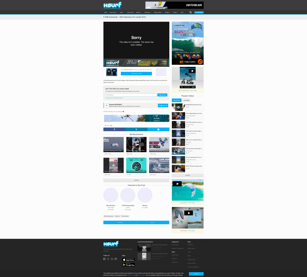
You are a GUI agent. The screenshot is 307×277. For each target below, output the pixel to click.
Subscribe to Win (136, 73)
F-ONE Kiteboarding (128, 205)
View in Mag (193, 90)
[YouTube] (116, 259)
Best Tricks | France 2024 (157, 150)
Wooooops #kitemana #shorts (112, 171)
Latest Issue (112, 12)
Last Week (186, 100)
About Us (174, 258)
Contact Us (175, 262)
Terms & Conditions (193, 267)
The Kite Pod (130, 12)
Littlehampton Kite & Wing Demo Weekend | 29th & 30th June (137, 171)
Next (152, 222)
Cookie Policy (191, 259)
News (121, 12)
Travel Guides (157, 12)
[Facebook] (104, 259)
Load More (136, 180)
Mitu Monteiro (110, 205)
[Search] (190, 12)
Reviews (138, 12)
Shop (182, 12)
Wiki (189, 256)
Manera (144, 205)
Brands (167, 12)
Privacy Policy (192, 263)
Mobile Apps (191, 248)
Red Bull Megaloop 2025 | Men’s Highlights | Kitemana (114, 150)
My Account (175, 244)
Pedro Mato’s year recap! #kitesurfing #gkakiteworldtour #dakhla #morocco (137, 150)
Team (189, 252)
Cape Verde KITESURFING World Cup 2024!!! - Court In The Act (159, 171)
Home (105, 12)
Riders (175, 12)
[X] (108, 259)
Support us (162, 105)
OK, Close (196, 273)
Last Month (176, 100)
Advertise (190, 244)
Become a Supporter (177, 248)
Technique (147, 12)
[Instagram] (112, 259)
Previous (120, 222)
